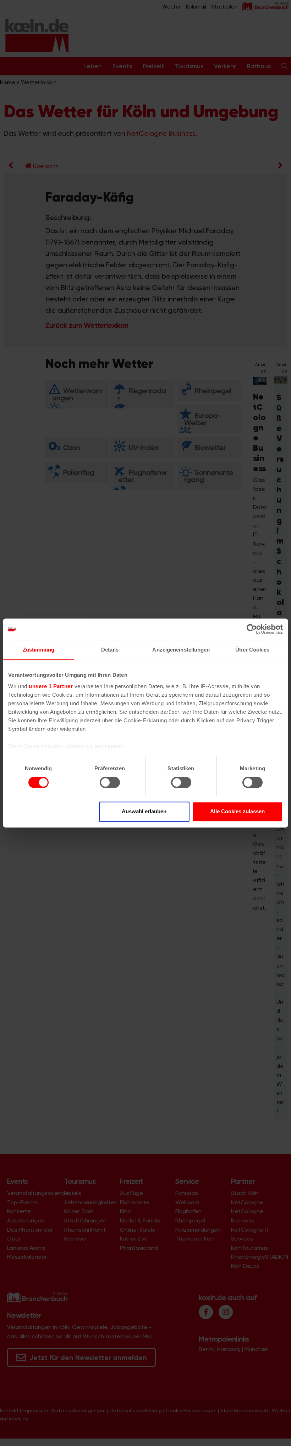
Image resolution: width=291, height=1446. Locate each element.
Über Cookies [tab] (252, 650)
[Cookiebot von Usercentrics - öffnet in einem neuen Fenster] (252, 629)
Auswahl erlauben (144, 811)
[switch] (110, 782)
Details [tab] (110, 650)
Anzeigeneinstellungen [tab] (181, 650)
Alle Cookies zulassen (237, 811)
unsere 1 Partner (51, 686)
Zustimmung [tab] (38, 650)
